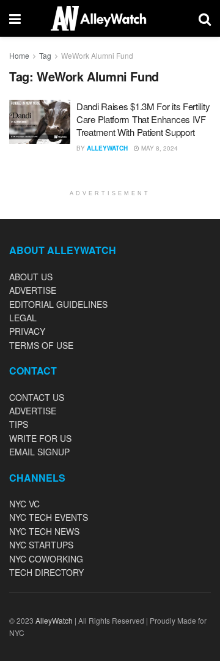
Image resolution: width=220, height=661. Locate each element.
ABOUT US (31, 277)
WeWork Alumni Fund (97, 55)
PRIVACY (27, 331)
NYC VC (24, 504)
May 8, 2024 (158, 148)
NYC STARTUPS (41, 545)
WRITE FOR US (40, 438)
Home (19, 55)
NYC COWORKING (46, 559)
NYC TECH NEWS (44, 531)
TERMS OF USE (41, 345)
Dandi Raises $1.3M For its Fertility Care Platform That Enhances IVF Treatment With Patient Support (143, 119)
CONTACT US (36, 397)
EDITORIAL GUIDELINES (58, 304)
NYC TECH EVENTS (48, 517)
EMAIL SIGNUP (39, 452)
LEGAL (23, 318)
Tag (45, 55)
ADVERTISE (32, 290)
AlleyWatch (107, 148)
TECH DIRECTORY (46, 572)
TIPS (18, 424)
